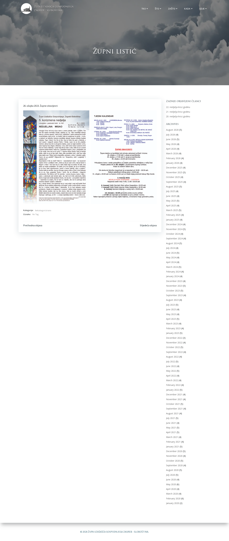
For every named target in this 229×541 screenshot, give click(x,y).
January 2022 (172, 389)
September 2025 (174, 181)
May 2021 (171, 427)
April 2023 (171, 318)
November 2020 (174, 455)
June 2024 (171, 252)
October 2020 (173, 460)
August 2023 (172, 299)
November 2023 (174, 285)
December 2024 (174, 224)
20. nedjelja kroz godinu (178, 116)
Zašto (171, 8)
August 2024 (172, 243)
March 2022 (172, 380)
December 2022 (174, 337)
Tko (143, 8)
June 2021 (171, 422)
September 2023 (174, 295)
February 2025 (173, 214)
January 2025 (172, 219)
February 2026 (173, 158)
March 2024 (172, 266)
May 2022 (171, 370)
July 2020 (170, 474)
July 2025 (170, 191)
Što (157, 8)
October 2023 (173, 290)
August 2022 (172, 356)
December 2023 (174, 281)
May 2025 (171, 200)
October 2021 (173, 403)
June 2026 (171, 139)
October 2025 (173, 177)
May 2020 (171, 484)
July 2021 (170, 418)
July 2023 (170, 304)
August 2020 (172, 470)
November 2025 (174, 172)
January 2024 (172, 276)
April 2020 (171, 489)
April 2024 (171, 262)
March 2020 (172, 493)
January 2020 (172, 503)
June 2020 (171, 479)
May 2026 (171, 144)
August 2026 (172, 129)
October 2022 (173, 347)
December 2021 (174, 394)
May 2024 (171, 257)
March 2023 (172, 323)
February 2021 (173, 441)
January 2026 (172, 162)
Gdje (202, 8)
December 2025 (174, 167)
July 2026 (170, 134)
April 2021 (171, 432)
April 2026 (171, 148)
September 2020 (174, 465)
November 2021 (174, 399)
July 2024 (170, 247)
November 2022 (174, 342)
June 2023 (171, 309)
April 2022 (171, 375)
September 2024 (174, 238)
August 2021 (172, 413)
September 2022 (174, 352)
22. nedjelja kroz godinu (178, 107)
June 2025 (171, 196)
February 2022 (173, 384)
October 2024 (173, 233)
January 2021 (172, 446)
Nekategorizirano (43, 210)
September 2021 (174, 408)
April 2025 (171, 205)
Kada (187, 8)
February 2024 (173, 271)
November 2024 (174, 229)
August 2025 (172, 186)
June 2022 (171, 366)
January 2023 (172, 333)
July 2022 (170, 361)
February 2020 (173, 498)
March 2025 (172, 210)
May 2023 (171, 314)
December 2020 (174, 451)
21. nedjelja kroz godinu (178, 111)
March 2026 (172, 153)
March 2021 (172, 437)
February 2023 (173, 328)
